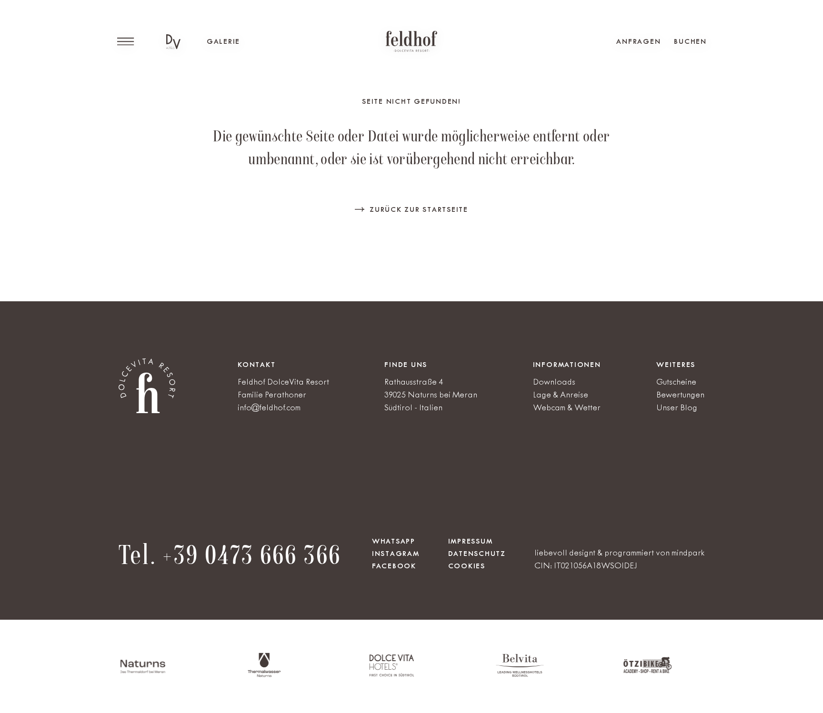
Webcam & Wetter (567, 407)
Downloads (554, 381)
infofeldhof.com (269, 407)
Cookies (466, 566)
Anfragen (638, 41)
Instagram (396, 553)
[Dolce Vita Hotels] (173, 41)
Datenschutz (477, 553)
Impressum (470, 541)
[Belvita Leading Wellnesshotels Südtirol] (490, 675)
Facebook (394, 566)
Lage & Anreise (560, 394)
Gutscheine (676, 381)
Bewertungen (680, 394)
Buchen (690, 41)
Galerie (223, 41)
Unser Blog (676, 407)
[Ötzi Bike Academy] (618, 671)
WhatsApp (393, 541)
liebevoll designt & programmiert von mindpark (619, 552)
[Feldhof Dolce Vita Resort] (411, 41)
